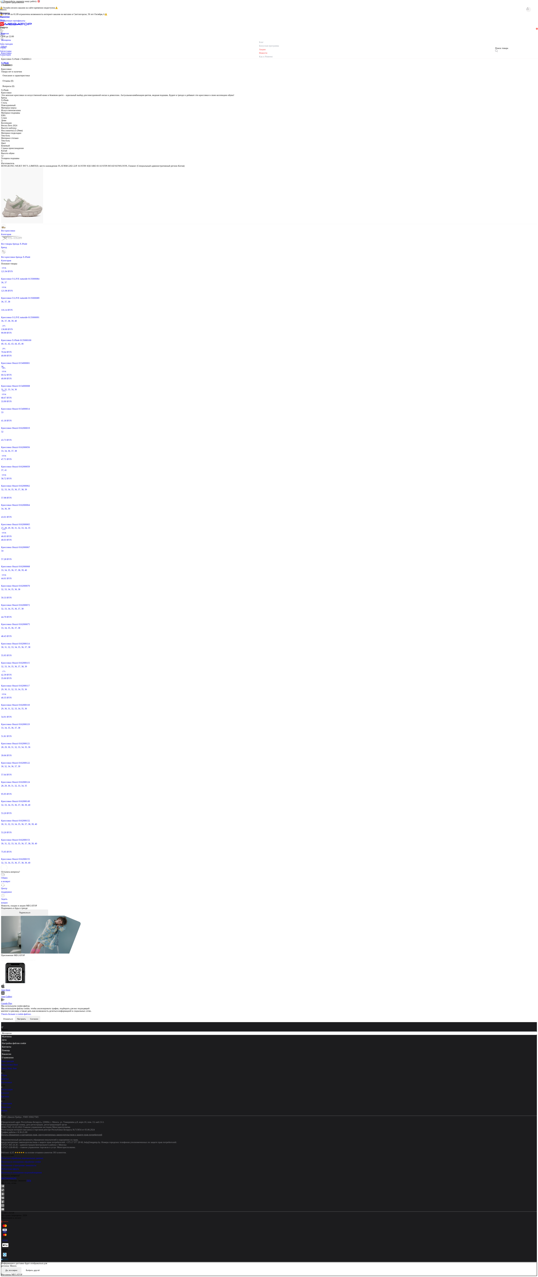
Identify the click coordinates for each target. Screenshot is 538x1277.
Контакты (6, 1047)
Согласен (34, 1019)
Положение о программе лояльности (18, 1165)
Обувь (4, 1075)
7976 (28, 1180)
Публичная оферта (10, 1169)
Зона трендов (7, 1061)
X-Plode (5, 63)
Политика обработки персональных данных (22, 1158)
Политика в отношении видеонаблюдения (21, 1172)
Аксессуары (7, 1089)
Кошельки (6, 1107)
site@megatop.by (9, 1178)
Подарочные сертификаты (12, 20)
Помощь (6, 1050)
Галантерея (6, 1103)
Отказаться (8, 1019)
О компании (8, 1057)
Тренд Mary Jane (9, 1068)
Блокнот (5, 1093)
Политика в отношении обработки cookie (21, 1162)
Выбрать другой (33, 1270)
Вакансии (6, 1054)
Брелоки (5, 1096)
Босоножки (6, 1082)
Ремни (4, 1110)
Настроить (21, 1019)
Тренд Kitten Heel (9, 1065)
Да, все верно (11, 1270)
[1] (2, 35)
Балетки (5, 1079)
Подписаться (24, 913)
